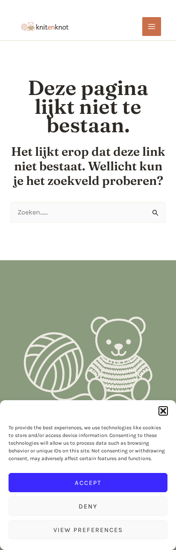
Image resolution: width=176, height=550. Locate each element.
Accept (88, 483)
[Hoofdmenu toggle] (151, 26)
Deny (88, 506)
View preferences (88, 530)
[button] (163, 411)
